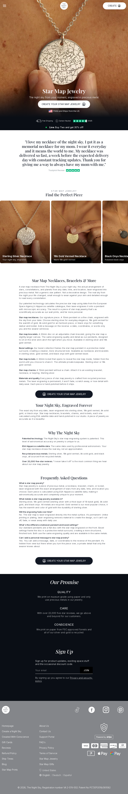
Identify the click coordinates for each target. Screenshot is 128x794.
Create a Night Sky (12, 731)
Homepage (8, 726)
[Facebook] (92, 710)
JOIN (86, 670)
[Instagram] (106, 710)
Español (68, 775)
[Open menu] (4, 5)
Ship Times (7, 758)
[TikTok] (77, 710)
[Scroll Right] (121, 232)
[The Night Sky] (6, 710)
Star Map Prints (10, 769)
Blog (4, 764)
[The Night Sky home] (64, 6)
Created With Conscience (15, 736)
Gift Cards (7, 742)
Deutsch (56, 775)
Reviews (6, 747)
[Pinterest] (120, 710)
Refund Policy (9, 753)
